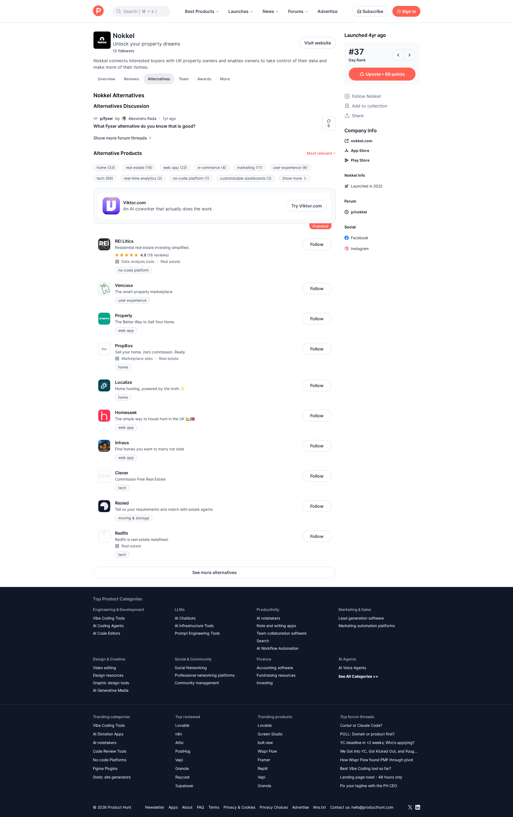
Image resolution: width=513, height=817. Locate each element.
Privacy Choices (274, 807)
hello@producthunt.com (372, 807)
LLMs (180, 609)
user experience (290, 167)
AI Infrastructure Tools (194, 625)
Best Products (199, 11)
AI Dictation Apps (108, 734)
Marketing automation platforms (366, 625)
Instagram (360, 248)
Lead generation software (361, 618)
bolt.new (265, 742)
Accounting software (275, 667)
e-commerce (212, 167)
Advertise (327, 11)
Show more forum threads (120, 138)
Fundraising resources (276, 675)
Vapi (179, 759)
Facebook (359, 237)
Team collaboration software (281, 633)
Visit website (317, 43)
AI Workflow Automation (277, 648)
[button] (225, 78)
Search (263, 640)
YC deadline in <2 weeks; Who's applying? (377, 742)
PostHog (182, 751)
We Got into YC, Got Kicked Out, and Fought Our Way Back (379, 752)
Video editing (104, 667)
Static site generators (112, 777)
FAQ (200, 807)
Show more (292, 178)
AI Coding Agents (108, 625)
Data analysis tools (137, 261)
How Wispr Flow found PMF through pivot (376, 759)
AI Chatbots (185, 618)
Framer (264, 759)
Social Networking (191, 667)
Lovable (182, 725)
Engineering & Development (118, 609)
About (187, 807)
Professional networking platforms (205, 675)
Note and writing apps (276, 625)
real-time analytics (143, 178)
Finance (264, 659)
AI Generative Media (110, 690)
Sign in (409, 11)
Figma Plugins (105, 768)
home (106, 167)
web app (175, 167)
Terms (213, 807)
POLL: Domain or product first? (367, 734)
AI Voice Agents (352, 667)
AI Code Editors (106, 633)
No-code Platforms (109, 759)
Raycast (182, 777)
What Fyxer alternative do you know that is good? (144, 126)
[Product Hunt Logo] (98, 11)
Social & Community (193, 659)
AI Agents (347, 659)
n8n (178, 734)
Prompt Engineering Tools (197, 633)
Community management (197, 682)
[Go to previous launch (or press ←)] (398, 55)
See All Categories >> (358, 676)
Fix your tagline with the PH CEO (368, 785)
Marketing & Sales (354, 609)
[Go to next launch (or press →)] (409, 55)
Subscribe (372, 11)
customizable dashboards (245, 178)
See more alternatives (214, 572)
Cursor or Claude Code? (361, 725)
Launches (238, 11)
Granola (182, 768)
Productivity (268, 609)
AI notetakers (268, 618)
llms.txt (319, 807)
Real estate (170, 261)
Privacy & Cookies (239, 807)
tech (105, 178)
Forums (295, 11)
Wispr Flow (267, 751)
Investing (265, 682)
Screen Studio (270, 734)
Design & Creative (109, 659)
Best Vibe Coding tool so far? (365, 768)
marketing (249, 167)
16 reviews (158, 255)
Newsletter (154, 807)
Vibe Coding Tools (109, 618)
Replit (263, 768)
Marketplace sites (137, 358)
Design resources (108, 675)
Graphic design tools (111, 682)
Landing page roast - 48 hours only (371, 777)
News (268, 11)
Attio (179, 742)
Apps (173, 807)
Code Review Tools (109, 751)
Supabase (184, 785)
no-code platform (191, 178)
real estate (139, 167)
